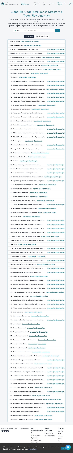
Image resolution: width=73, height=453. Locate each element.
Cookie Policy (32, 449)
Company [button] (52, 3)
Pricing (44, 3)
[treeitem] (36, 42)
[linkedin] (4, 431)
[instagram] (8, 431)
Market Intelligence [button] (24, 3)
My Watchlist (34, 438)
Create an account (61, 3)
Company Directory (36, 440)
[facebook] (2, 431)
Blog (59, 433)
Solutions (60, 436)
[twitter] (6, 431)
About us (60, 441)
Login (70, 3)
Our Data (60, 431)
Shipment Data (36, 3)
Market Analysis (49, 433)
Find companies (35, 435)
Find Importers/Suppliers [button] (11, 3)
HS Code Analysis (50, 435)
